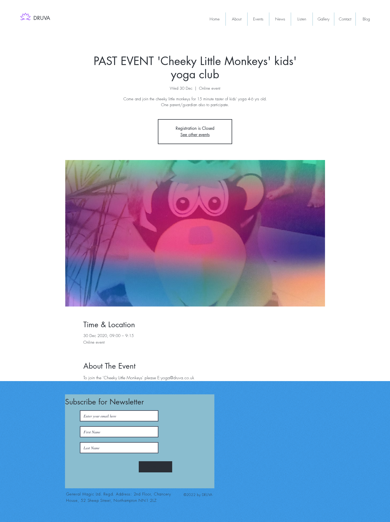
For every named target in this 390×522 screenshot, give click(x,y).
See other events (195, 134)
